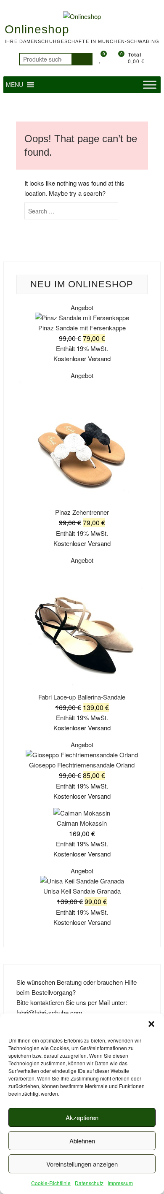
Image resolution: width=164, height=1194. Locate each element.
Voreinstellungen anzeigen (82, 1163)
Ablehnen (82, 1140)
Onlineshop (37, 29)
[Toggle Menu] (149, 85)
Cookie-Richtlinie (51, 1182)
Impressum (120, 1182)
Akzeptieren (82, 1117)
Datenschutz (89, 1182)
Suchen (82, 59)
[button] (151, 1024)
